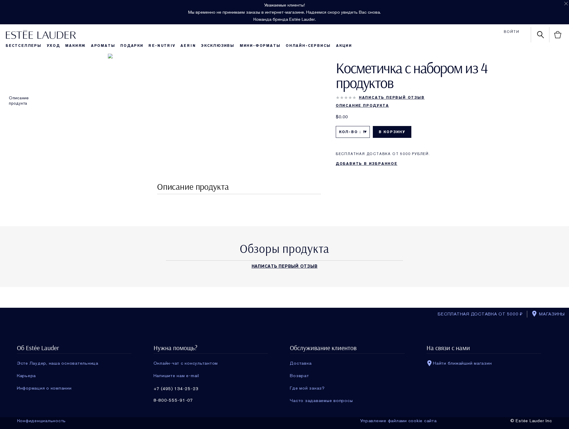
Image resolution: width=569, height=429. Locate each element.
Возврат (299, 376)
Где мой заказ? (307, 388)
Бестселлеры (23, 45)
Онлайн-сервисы (308, 45)
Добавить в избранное (366, 163)
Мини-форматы (260, 45)
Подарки (131, 45)
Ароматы (103, 45)
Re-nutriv (161, 45)
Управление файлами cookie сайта (398, 421)
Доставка (300, 363)
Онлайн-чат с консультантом (186, 363)
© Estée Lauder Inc (531, 421)
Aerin (188, 45)
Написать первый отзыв (392, 97)
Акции (344, 45)
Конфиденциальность (41, 421)
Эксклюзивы (217, 45)
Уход (53, 45)
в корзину (392, 132)
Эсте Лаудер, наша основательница (57, 363)
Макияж (75, 45)
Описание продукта (19, 100)
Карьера (26, 376)
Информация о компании (44, 388)
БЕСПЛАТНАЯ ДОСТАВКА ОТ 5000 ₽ (480, 314)
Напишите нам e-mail (176, 376)
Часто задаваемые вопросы (321, 401)
